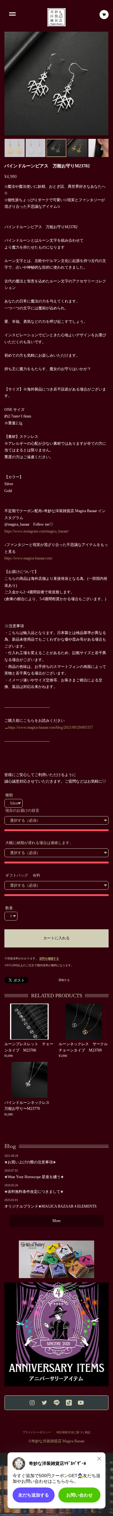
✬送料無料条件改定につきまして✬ (33, 1191)
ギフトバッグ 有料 (22, 875)
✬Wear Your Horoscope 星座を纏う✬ (34, 1177)
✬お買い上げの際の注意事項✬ (30, 1162)
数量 (9, 908)
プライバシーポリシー (37, 1432)
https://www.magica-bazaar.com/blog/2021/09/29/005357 (50, 727)
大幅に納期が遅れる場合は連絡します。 (39, 843)
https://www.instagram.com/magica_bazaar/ (36, 531)
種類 (9, 795)
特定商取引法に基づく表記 (73, 1432)
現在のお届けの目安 (22, 810)
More (56, 1221)
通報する (64, 980)
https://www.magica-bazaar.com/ (28, 558)
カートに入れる (56, 938)
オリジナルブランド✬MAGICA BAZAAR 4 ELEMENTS (50, 1206)
